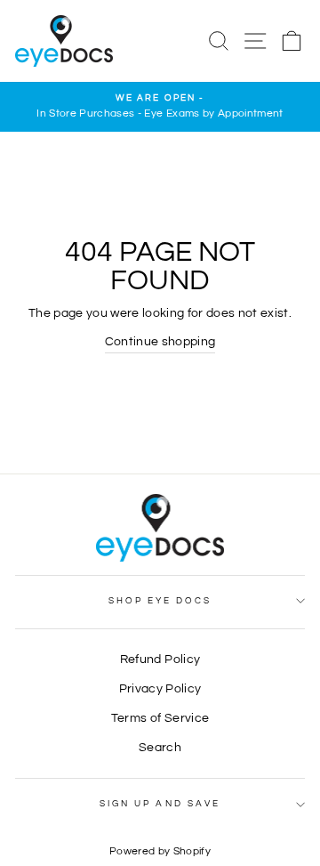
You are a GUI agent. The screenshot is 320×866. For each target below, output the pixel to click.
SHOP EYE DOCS (160, 600)
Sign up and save (160, 803)
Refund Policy (160, 659)
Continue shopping (160, 342)
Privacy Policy (160, 689)
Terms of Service (160, 718)
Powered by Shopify (160, 851)
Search (160, 747)
